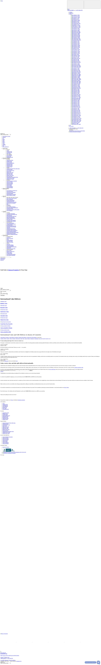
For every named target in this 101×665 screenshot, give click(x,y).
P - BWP (78, 37)
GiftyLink (8, 227)
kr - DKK (78, 45)
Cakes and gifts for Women (6, 327)
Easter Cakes (9, 171)
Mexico (28, 338)
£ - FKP (78, 49)
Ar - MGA (78, 73)
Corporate (4, 211)
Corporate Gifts (9, 152)
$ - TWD (78, 110)
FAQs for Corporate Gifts (11, 248)
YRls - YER (78, 121)
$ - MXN (78, 80)
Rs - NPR (78, 87)
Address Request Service (11, 228)
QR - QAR (78, 94)
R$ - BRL (78, 36)
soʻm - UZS (78, 114)
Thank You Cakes (10, 165)
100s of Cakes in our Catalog (11, 202)
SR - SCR (78, 99)
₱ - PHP (77, 90)
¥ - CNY (78, 42)
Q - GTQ (78, 53)
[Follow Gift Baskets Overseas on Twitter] (40, 641)
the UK (44, 338)
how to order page (52, 369)
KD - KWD (79, 66)
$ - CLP (77, 41)
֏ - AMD (78, 25)
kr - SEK (77, 100)
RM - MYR (79, 81)
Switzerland (36, 338)
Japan (3, 141)
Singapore (32, 338)
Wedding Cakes (9, 166)
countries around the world (78, 367)
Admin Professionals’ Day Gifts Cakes (13, 168)
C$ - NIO (78, 85)
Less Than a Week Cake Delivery (12, 207)
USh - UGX (79, 112)
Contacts (1, 371)
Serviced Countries (10, 193)
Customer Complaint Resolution (12, 234)
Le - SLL (78, 103)
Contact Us (8, 237)
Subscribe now (2, 258)
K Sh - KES (78, 62)
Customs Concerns (10, 208)
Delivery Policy (9, 252)
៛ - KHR (78, 64)
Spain (3, 140)
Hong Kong (18, 338)
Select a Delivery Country (11, 195)
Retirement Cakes (5, 416)
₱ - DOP (78, 46)
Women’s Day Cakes (10, 179)
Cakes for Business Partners (11, 231)
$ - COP (77, 43)
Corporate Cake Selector (11, 213)
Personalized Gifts (10, 157)
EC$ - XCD (79, 119)
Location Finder (9, 253)
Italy (23, 338)
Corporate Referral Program (11, 226)
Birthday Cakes (9, 161)
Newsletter (8, 204)
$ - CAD (78, 15)
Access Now (2, 259)
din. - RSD (78, 96)
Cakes (8, 150)
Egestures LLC (19, 661)
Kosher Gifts (9, 156)
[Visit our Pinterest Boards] (72, 641)
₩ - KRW (78, 65)
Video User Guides (10, 242)
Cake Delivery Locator (6, 136)
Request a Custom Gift (10, 251)
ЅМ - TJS (78, 106)
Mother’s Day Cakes (10, 175)
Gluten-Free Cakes (4, 319)
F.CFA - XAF (78, 118)
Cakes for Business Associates (8, 436)
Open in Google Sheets (81, 130)
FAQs (8, 239)
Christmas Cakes (9, 169)
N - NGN (78, 84)
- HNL (78, 54)
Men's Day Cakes (10, 174)
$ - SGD (77, 101)
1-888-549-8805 (70, 10)
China (11, 338)
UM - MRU (79, 78)
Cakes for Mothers (10, 186)
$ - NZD (78, 22)
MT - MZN (79, 82)
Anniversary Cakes (10, 160)
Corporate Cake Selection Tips (12, 214)
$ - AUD (78, 19)
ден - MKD (79, 74)
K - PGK (78, 89)
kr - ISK (77, 59)
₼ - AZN (78, 29)
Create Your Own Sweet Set (6, 323)
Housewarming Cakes (6, 415)
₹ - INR (77, 57)
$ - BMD (78, 33)
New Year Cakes (9, 176)
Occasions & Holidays (6, 158)
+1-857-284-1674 (79, 10)
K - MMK (78, 75)
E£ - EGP (78, 47)
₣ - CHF (77, 40)
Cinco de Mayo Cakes (10, 170)
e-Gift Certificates (10, 224)
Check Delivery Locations (13, 337)
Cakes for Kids (9, 184)
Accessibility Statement (4, 660)
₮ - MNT (78, 76)
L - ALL (77, 24)
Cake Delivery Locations (4, 337)
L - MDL (78, 72)
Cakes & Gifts (5, 148)
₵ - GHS (78, 51)
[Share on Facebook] (4, 633)
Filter (1, 288)
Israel (21, 338)
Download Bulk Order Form (11, 216)
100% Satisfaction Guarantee (11, 246)
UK (3, 138)
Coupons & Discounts (10, 201)
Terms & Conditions (10, 244)
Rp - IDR (78, 56)
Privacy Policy (66, 387)
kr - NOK (78, 86)
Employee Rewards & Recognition (12, 232)
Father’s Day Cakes (10, 172)
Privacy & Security (10, 238)
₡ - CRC (78, 44)
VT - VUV (78, 117)
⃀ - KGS (78, 63)
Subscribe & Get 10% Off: (4, 370)
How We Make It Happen (11, 206)
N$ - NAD (78, 83)
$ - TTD (77, 109)
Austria (4, 143)
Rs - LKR (78, 70)
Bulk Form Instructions (10, 217)
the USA (47, 338)
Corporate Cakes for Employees (12, 230)
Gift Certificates (9, 155)
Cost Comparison (10, 210)
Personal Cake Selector (10, 200)
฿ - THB (78, 105)
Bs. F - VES (78, 115)
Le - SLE (78, 102)
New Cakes (9, 153)
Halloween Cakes (10, 173)
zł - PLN (77, 92)
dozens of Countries (13, 270)
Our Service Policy (10, 191)
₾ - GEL (78, 50)
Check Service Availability (11, 192)
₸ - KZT (77, 68)
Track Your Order (10, 241)
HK (3, 145)
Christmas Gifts (9, 151)
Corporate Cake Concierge (11, 220)
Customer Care (5, 235)
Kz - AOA (78, 27)
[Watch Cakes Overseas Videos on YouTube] (24, 641)
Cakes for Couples (10, 182)
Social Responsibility (10, 245)
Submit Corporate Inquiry (11, 218)
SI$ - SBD (78, 98)
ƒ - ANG (78, 26)
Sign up (31, 370)
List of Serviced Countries (11, 254)
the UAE (40, 338)
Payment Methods (10, 240)
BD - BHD (78, 32)
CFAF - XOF (78, 120)
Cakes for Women (10, 187)
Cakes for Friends (10, 183)
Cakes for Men (9, 185)
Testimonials (9, 247)
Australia (4, 144)
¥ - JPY (77, 21)
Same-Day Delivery (6, 447)
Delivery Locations (6, 188)
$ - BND (78, 34)
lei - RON (78, 95)
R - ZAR (78, 122)
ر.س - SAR (78, 97)
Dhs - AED (78, 23)
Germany (4, 137)
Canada (8, 338)
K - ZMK (76, 123)
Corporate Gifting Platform (11, 221)
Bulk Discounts (9, 215)
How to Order (9, 250)
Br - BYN (78, 38)
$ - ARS (77, 28)
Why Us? (4, 196)
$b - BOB (78, 35)
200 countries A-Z (6, 146)
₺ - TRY (77, 108)
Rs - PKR (78, 91)
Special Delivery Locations (11, 194)
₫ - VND (78, 116)
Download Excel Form (73, 130)
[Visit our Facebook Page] (56, 641)
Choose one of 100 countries (31, 337)
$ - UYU (78, 113)
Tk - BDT (78, 31)
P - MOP (78, 77)
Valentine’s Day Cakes (10, 178)
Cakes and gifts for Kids (5, 332)
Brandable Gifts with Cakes (11, 225)
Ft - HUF (78, 55)
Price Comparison (10, 199)
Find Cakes (2, 295)
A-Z (49, 338)
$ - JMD (77, 60)
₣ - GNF (78, 52)
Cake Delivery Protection (11, 255)
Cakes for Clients (9, 181)
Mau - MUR (79, 79)
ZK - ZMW (79, 124)
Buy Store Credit (9, 219)
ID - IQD (78, 58)
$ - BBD (78, 30)
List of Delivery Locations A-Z (12, 190)
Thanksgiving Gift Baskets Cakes (12, 177)
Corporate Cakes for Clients (11, 229)
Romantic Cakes (9, 164)
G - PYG (78, 93)
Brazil (4, 139)
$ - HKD (78, 20)
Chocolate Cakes (4, 315)
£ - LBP (77, 69)
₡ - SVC (78, 104)
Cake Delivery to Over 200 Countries (13, 209)
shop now (2, 260)
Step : (4, 289)
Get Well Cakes (9, 162)
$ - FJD (77, 48)
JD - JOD (78, 61)
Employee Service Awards (11, 233)
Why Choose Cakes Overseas (12, 198)
